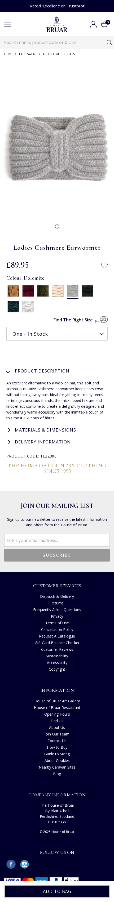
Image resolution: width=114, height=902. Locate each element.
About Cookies (57, 760)
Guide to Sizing (57, 753)
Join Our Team (57, 734)
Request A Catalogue (57, 636)
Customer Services (57, 586)
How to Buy (57, 747)
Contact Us (57, 740)
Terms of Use (57, 622)
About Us (57, 727)
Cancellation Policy (57, 629)
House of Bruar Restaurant (57, 707)
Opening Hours (57, 714)
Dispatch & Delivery (57, 596)
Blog (57, 773)
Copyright (57, 669)
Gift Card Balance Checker (57, 642)
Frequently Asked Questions (57, 609)
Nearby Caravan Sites (57, 767)
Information (57, 690)
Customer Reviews (57, 649)
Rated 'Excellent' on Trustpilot (57, 5)
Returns (57, 602)
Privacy (57, 616)
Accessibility (57, 662)
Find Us (57, 720)
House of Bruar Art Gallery (57, 700)
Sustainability (57, 655)
